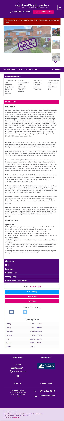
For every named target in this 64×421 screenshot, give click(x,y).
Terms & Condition (13, 413)
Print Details (32, 301)
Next (48, 39)
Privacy (5, 413)
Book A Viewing (32, 292)
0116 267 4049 (23, 11)
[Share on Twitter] (25, 312)
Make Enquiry (32, 296)
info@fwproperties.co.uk (47, 395)
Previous (6, 39)
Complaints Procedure (24, 413)
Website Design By (12, 417)
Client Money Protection (37, 413)
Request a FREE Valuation (43, 12)
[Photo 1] (27, 39)
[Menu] (59, 7)
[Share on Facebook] (11, 312)
